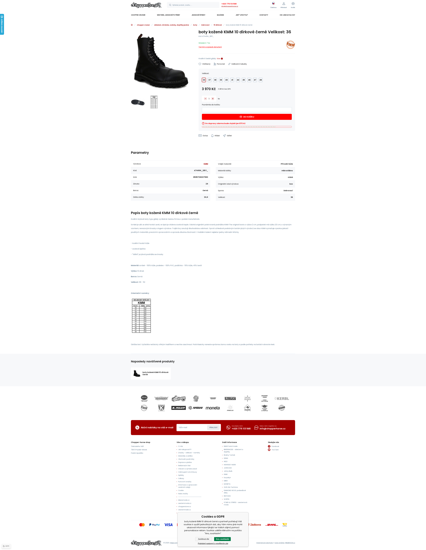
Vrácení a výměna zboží (187, 469)
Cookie (181, 490)
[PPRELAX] (230, 408)
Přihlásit (213, 427)
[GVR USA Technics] (247, 398)
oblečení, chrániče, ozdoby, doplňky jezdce (171, 25)
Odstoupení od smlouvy (187, 472)
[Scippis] (247, 408)
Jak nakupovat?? (184, 449)
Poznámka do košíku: (211, 104)
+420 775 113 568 (229, 4)
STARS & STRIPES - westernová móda (235, 503)
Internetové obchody (264, 543)
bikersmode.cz (183, 500)
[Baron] (161, 398)
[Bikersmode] (178, 398)
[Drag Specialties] (213, 398)
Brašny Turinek (229, 455)
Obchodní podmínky (186, 459)
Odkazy (181, 478)
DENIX (226, 458)
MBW (226, 481)
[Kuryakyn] (161, 408)
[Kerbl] (282, 398)
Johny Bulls (228, 471)
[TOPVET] (282, 408)
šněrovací (205, 25)
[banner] (146, 5)
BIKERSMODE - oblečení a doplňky (233, 450)
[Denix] (196, 398)
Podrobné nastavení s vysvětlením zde (213, 543)
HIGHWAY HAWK (230, 465)
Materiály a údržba (185, 456)
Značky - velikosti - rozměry (189, 453)
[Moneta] (213, 408)
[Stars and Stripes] (264, 408)
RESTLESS (227, 496)
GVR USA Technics (231, 487)
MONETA (227, 484)
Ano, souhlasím (222, 539)
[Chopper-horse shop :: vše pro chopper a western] (132, 25)
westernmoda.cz (184, 503)
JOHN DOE (228, 468)
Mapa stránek (175, 543)
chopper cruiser (143, 25)
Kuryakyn (227, 477)
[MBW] (196, 408)
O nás (180, 446)
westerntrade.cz (184, 510)
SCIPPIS (226, 499)
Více (218, 58)
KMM (206, 164)
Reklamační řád (184, 465)
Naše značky (183, 494)
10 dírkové (218, 25)
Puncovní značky (184, 482)
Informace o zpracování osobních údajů (187, 486)
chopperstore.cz (184, 506)
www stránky (280, 543)
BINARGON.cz (290, 543)
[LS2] (178, 408)
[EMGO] (230, 398)
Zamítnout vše (203, 539)
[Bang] (144, 398)
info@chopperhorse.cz (229, 6)
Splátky (181, 475)
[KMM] (290, 45)
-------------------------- (189, 497)
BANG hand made (231, 446)
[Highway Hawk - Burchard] (264, 398)
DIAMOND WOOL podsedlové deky (235, 491)
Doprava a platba (185, 462)
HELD (225, 461)
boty (195, 25)
